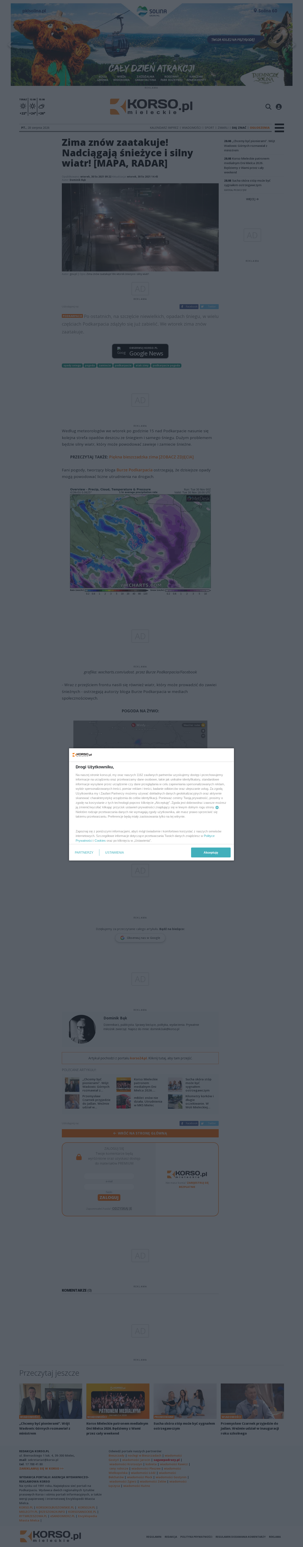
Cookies (100, 840)
